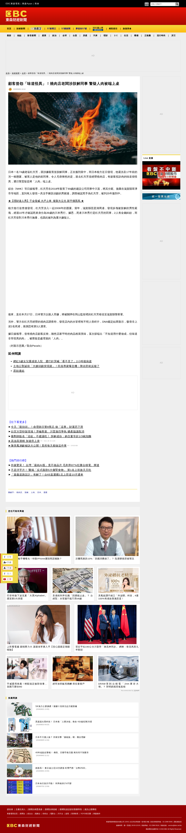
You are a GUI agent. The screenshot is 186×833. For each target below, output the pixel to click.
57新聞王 (51, 28)
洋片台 (60, 814)
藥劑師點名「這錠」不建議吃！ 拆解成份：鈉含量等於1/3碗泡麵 (51, 436)
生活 (126, 35)
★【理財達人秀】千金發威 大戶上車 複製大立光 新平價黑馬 (44, 200)
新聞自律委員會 (35, 809)
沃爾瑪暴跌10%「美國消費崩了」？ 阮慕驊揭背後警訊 (105, 558)
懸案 (45, 492)
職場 (136, 35)
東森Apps (27, 4)
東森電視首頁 (12, 814)
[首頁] (16, 16)
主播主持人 (21, 809)
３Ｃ (116, 35)
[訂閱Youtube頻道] (8, 580)
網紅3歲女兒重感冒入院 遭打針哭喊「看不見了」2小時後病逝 (52, 361)
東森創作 (96, 814)
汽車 (95, 35)
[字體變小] (8, 569)
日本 (39, 492)
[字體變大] (8, 563)
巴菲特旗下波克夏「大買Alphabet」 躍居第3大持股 (27, 597)
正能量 (147, 35)
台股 (75, 35)
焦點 (19, 35)
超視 (67, 814)
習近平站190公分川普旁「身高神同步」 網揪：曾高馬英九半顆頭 (107, 648)
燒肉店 (19, 492)
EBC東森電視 (13, 4)
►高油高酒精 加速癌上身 (24, 440)
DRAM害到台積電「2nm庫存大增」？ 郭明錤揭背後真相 (118, 685)
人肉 (33, 492)
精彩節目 (113, 28)
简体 (37, 4)
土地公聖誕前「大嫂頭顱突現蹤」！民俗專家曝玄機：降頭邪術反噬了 (56, 366)
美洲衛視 (74, 814)
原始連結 (18, 370)
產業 (44, 35)
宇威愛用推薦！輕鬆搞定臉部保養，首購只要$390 (27, 685)
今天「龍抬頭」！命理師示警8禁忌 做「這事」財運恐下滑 (47, 426)
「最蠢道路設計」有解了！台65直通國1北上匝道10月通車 (47, 474)
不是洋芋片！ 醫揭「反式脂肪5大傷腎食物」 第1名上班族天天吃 (51, 469)
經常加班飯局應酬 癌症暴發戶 (69, 684)
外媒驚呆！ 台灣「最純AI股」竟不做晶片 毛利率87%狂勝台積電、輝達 (55, 465)
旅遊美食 (127, 28)
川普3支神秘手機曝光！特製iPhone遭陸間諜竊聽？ (34, 558)
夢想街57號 (81, 28)
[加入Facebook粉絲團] (8, 575)
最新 (9, 35)
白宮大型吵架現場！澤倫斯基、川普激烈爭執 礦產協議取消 (47, 431)
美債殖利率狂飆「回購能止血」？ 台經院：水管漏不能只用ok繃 (73, 597)
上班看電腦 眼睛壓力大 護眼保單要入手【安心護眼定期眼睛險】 (38, 648)
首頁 (9, 28)
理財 (106, 35)
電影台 (53, 814)
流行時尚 (161, 35)
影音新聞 (31, 35)
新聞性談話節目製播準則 (71, 809)
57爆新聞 (65, 28)
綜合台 (30, 814)
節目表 (10, 809)
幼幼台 (45, 814)
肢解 (26, 492)
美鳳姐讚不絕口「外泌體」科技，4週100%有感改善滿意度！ (118, 597)
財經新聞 (21, 28)
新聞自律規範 (51, 809)
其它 (173, 35)
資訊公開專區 (90, 809)
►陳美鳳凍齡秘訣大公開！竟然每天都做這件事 (37, 445)
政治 (54, 35)
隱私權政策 (178, 822)
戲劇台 (37, 814)
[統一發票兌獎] (161, 199)
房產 (85, 35)
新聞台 (22, 814)
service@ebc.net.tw (175, 825)
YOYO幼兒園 (86, 814)
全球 (65, 35)
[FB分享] (8, 558)
